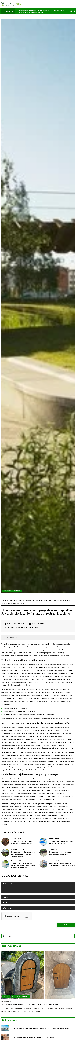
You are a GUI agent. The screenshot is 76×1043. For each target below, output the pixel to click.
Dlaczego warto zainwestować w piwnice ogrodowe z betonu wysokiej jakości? (23, 854)
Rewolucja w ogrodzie (12, 590)
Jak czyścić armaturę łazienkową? (13, 1004)
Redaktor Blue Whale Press (17, 624)
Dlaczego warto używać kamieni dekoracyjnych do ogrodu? (60, 853)
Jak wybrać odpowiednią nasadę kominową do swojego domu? (33, 1037)
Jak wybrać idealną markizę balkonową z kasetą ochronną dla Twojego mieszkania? (40, 1028)
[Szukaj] (3, 936)
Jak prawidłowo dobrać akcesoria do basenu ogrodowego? (61, 842)
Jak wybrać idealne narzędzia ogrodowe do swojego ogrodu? (22, 842)
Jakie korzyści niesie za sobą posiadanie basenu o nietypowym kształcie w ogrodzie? (23, 865)
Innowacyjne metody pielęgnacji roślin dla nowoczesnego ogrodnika (62, 864)
